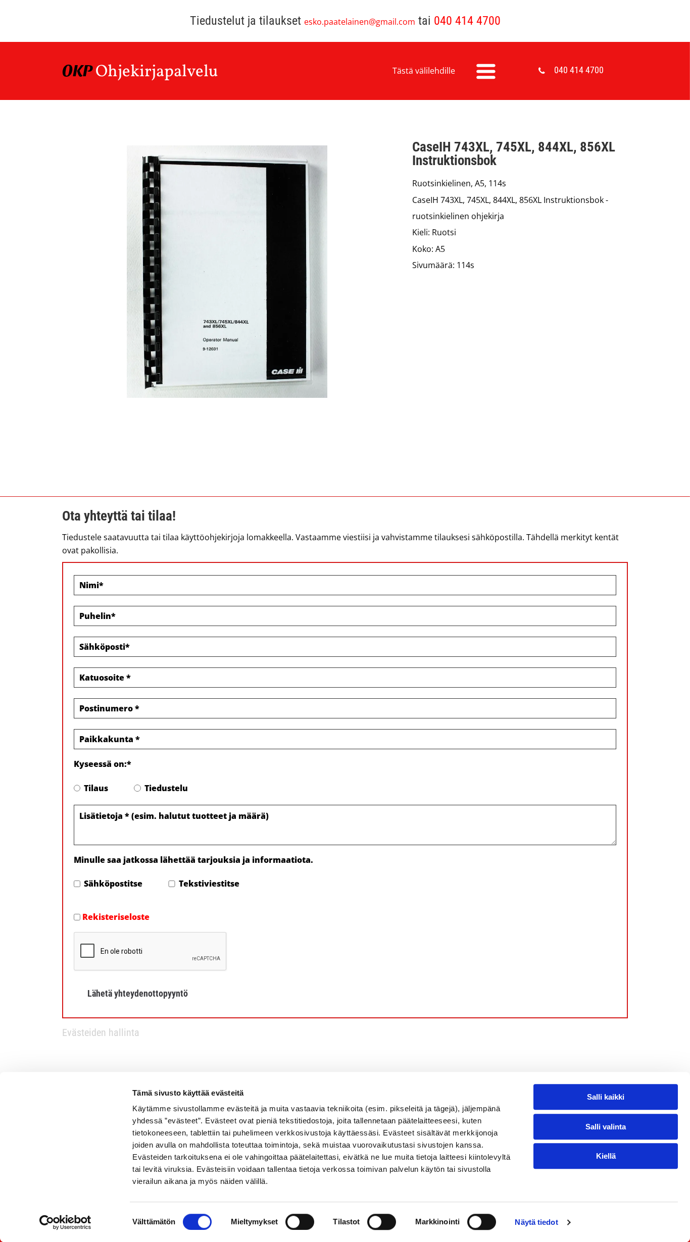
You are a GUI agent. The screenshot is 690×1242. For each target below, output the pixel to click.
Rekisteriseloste (116, 916)
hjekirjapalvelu (163, 72)
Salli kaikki (605, 1097)
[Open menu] (486, 71)
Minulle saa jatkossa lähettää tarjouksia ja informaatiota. (193, 859)
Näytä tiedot (536, 1222)
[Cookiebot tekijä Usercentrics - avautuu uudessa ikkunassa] (65, 1222)
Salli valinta (605, 1126)
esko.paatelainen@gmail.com (359, 21)
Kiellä (606, 1156)
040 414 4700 (467, 21)
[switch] (299, 1222)
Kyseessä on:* (102, 763)
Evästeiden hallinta (100, 1032)
